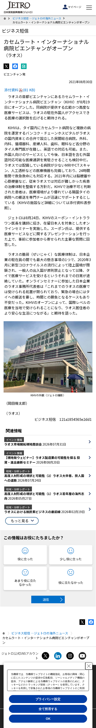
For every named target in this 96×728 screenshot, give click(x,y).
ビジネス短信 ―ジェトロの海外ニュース (37, 18)
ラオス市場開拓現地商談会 (23, 444)
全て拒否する (48, 709)
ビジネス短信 (15, 30)
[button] (22, 521)
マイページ (74, 7)
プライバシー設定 (48, 699)
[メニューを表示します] (89, 7)
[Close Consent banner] (88, 666)
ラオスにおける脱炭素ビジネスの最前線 (32, 511)
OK (48, 718)
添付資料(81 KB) (19, 89)
